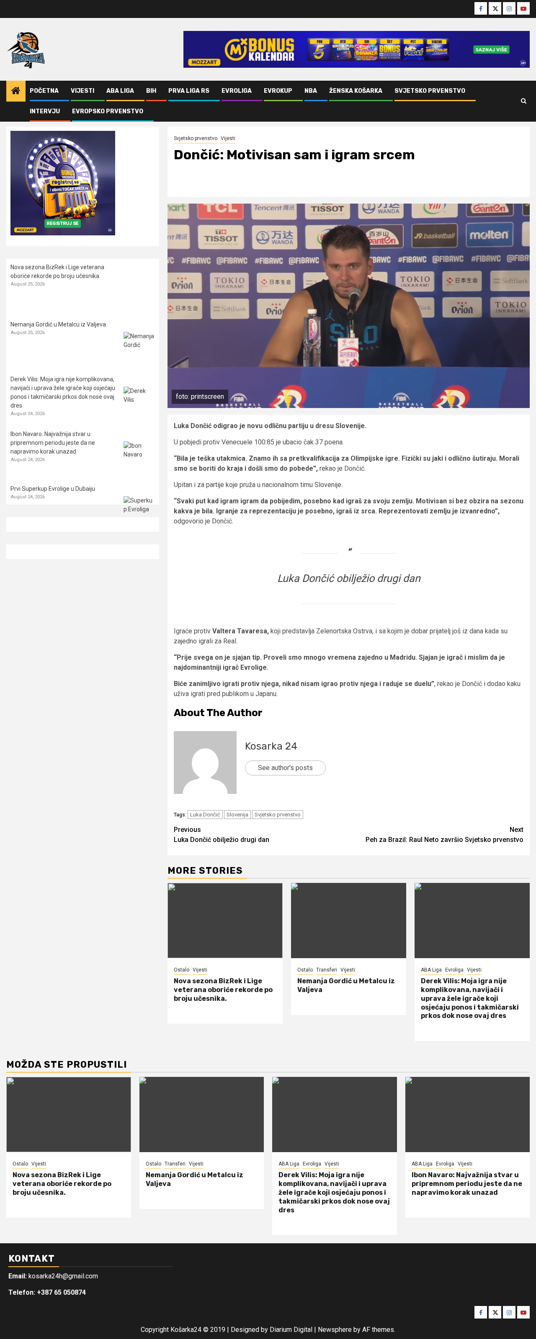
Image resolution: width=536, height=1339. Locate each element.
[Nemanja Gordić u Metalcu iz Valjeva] (348, 920)
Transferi (326, 970)
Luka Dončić (205, 814)
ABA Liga (120, 90)
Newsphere (335, 1330)
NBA (310, 90)
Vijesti (82, 90)
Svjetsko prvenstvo (429, 90)
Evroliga (237, 90)
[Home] (16, 91)
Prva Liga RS (188, 90)
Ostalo (181, 970)
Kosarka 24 (271, 746)
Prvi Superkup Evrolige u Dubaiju (52, 488)
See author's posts (285, 768)
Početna (44, 90)
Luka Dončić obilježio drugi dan (348, 578)
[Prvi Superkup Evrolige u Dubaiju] (139, 511)
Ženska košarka (355, 90)
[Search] (523, 101)
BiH (151, 90)
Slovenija (237, 814)
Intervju (45, 111)
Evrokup (278, 90)
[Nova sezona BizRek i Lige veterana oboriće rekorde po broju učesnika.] (225, 920)
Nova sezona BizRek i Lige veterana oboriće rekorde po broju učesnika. (223, 989)
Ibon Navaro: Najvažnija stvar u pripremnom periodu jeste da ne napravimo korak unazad (52, 443)
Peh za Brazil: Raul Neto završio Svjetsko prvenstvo (444, 835)
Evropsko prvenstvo (107, 111)
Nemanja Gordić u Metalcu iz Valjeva (58, 324)
